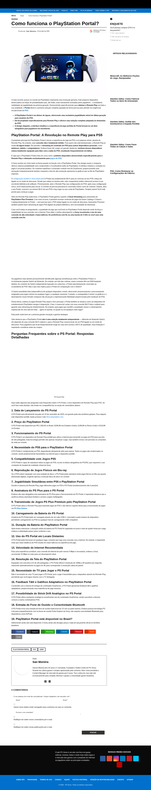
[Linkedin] (122, 758)
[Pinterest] (129, 758)
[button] (3, 4)
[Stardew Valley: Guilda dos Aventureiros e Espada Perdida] (125, 112)
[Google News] (109, 758)
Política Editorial (80, 780)
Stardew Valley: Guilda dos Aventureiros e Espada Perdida (124, 123)
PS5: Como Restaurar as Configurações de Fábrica (122, 172)
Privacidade (32, 780)
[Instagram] (41, 681)
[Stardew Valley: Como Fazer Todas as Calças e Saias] (125, 135)
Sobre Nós (20, 780)
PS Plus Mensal (86, 10)
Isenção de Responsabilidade (102, 780)
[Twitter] (136, 758)
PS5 (34, 649)
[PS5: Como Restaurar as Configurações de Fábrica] (125, 160)
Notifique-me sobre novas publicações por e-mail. (33, 727)
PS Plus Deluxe (20, 508)
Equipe (67, 780)
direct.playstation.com (54, 417)
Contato (120, 780)
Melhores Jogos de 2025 (49, 10)
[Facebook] (37, 681)
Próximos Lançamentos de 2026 (124, 10)
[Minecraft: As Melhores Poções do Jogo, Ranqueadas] (125, 65)
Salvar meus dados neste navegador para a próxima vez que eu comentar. (43, 707)
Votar (117, 45)
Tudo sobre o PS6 (102, 10)
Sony (42, 649)
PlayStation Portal (21, 649)
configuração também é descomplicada (28, 179)
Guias (14, 19)
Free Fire (74, 10)
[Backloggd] (45, 681)
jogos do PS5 (56, 158)
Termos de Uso (46, 780)
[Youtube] (119, 764)
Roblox (65, 10)
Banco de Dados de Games (27, 10)
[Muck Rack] (50, 681)
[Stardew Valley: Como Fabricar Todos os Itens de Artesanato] (125, 89)
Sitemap (130, 780)
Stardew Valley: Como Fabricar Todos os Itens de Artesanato (124, 100)
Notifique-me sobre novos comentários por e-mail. (33, 719)
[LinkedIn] (33, 681)
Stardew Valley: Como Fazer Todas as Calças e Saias (123, 145)
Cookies (58, 780)
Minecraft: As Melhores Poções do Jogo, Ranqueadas (125, 77)
